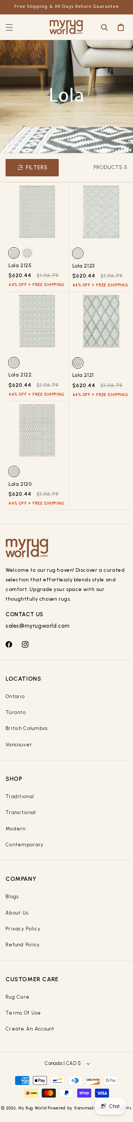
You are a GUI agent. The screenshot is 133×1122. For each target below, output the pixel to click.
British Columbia (26, 728)
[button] (9, 27)
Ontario (15, 696)
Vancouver (19, 744)
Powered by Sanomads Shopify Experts (90, 1108)
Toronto (16, 712)
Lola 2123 (83, 266)
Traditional (20, 796)
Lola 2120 (19, 484)
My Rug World (32, 1108)
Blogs (12, 896)
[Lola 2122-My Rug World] (37, 324)
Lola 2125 (19, 265)
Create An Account (30, 1029)
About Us (17, 913)
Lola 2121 (83, 375)
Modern (16, 828)
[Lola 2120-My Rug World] (37, 433)
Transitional (21, 812)
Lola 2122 (19, 375)
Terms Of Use (23, 1013)
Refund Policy (23, 944)
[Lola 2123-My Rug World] (101, 215)
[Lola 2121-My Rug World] (101, 324)
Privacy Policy (23, 929)
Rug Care (18, 997)
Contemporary (25, 844)
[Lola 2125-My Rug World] (37, 214)
